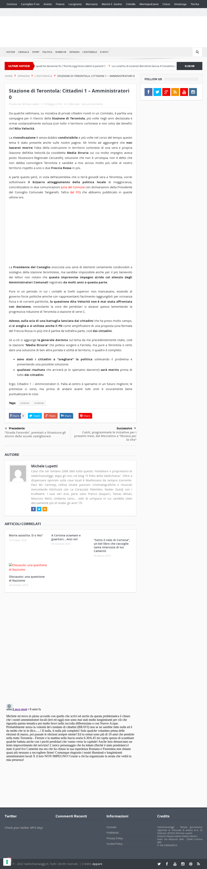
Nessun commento (92, 104)
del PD (75, 192)
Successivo (124, 428)
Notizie (10, 52)
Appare (97, 864)
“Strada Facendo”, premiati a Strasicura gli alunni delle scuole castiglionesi (35, 434)
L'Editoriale (73, 104)
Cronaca (23, 52)
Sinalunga (180, 4)
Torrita (195, 4)
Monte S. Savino (112, 4)
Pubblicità (112, 832)
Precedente (17, 428)
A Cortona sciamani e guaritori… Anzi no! (66, 537)
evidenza (39, 403)
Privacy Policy (115, 838)
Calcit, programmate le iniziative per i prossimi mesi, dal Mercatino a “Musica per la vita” (105, 436)
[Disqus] (70, 649)
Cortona (12, 4)
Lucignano (75, 4)
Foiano (60, 4)
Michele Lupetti (30, 104)
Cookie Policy (115, 844)
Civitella (130, 4)
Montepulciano (148, 4)
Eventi (104, 52)
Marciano (92, 4)
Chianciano (14, 12)
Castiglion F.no (30, 4)
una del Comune (73, 187)
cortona (24, 403)
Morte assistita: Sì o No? (25, 535)
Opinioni (74, 52)
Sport (35, 52)
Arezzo (47, 4)
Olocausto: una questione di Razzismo (27, 578)
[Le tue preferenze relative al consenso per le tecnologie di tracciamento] (7, 862)
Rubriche (60, 52)
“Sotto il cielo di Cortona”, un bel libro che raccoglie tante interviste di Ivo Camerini (112, 545)
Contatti (111, 827)
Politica (47, 52)
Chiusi (166, 4)
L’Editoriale (89, 52)
